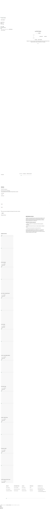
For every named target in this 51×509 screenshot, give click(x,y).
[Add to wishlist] (6, 261)
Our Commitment (8, 489)
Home (2, 29)
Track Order (2, 16)
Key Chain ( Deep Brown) (5, 293)
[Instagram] (40, 494)
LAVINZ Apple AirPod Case (5, 479)
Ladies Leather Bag (4, 417)
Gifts (3, 29)
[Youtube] (38, 496)
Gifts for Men (6, 29)
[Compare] (2, 261)
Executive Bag (3, 386)
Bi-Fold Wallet (3, 262)
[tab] (20, 173)
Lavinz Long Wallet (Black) (5, 355)
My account (31, 489)
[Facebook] (38, 494)
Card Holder (3, 324)
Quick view (4, 261)
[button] (3, 265)
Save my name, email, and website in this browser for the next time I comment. (10, 211)
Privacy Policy (23, 487)
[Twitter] (42, 494)
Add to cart (41, 36)
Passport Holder (3, 448)
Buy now (45, 36)
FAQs (30, 487)
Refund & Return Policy (17, 489)
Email (2, 207)
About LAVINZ (8, 487)
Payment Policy (24, 489)
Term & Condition (16, 487)
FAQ (1, 15)
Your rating (2, 193)
